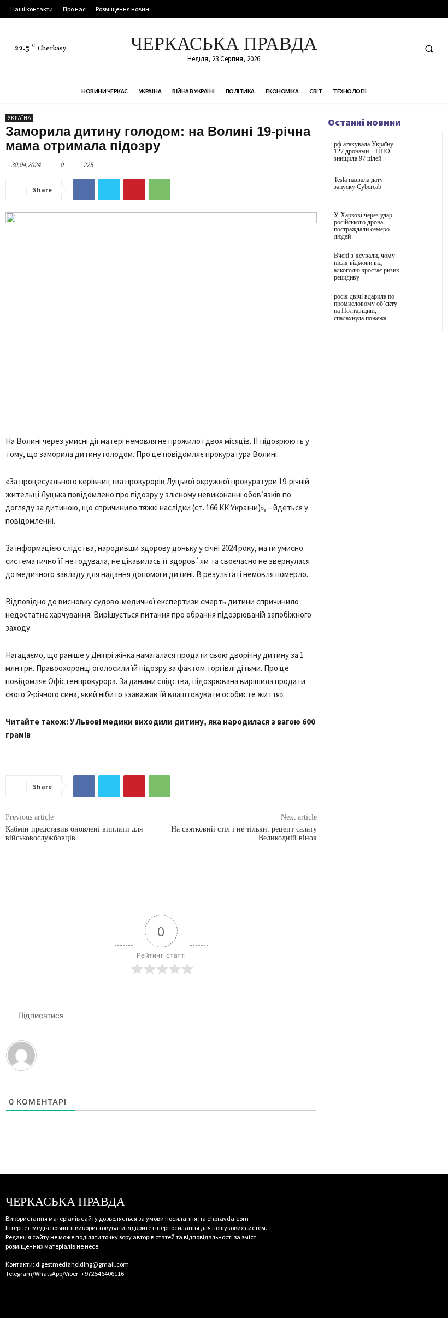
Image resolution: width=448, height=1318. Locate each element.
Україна (19, 117)
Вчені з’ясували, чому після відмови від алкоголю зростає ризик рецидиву (366, 266)
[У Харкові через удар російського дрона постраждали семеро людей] (423, 225)
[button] (429, 48)
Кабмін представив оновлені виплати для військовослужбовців (74, 833)
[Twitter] (405, 48)
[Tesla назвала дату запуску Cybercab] (423, 189)
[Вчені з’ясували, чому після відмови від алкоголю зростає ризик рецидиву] (423, 265)
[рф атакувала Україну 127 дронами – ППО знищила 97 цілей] (423, 154)
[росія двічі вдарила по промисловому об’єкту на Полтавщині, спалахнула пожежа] (423, 306)
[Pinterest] (134, 189)
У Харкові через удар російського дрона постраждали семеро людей (363, 226)
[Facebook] (364, 48)
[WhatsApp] (159, 189)
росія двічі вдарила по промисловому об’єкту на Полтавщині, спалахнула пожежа (365, 307)
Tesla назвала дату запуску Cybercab (358, 183)
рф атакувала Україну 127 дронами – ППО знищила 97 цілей (363, 151)
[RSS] (385, 48)
